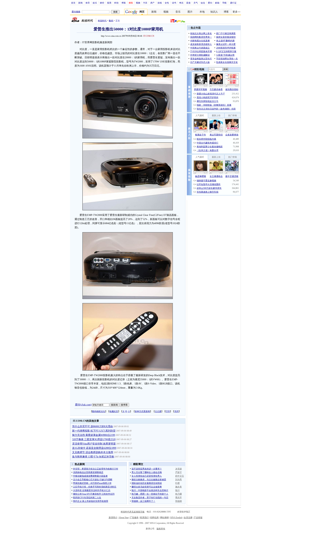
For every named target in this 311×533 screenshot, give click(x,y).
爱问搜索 (76, 11)
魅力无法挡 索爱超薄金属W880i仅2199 (93, 435)
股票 (109, 3)
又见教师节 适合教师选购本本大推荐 (92, 452)
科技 (116, 3)
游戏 (159, 3)
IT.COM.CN (148, 36)
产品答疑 (198, 517)
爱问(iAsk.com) (83, 404)
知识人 (214, 11)
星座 (188, 3)
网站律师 (164, 517)
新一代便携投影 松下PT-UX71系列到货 (94, 430)
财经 (102, 3)
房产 (152, 3)
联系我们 (144, 517)
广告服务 (134, 517)
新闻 (80, 3)
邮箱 (217, 3)
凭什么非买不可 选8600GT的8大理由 (92, 426)
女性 (167, 3)
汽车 (145, 3)
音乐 (178, 11)
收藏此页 (113, 411)
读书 (174, 3)
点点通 (158, 411)
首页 (73, 3)
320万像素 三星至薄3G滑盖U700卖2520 (94, 439)
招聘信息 (154, 517)
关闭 (176, 411)
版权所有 (161, 528)
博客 (123, 3)
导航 (224, 3)
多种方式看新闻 (142, 411)
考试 (181, 3)
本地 (202, 11)
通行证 (233, 3)
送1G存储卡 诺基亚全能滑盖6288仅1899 (94, 448)
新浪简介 (113, 517)
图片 (190, 11)
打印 (168, 411)
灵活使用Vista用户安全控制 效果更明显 (94, 443)
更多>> (236, 11)
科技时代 (102, 20)
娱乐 (95, 3)
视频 (138, 3)
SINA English (176, 517)
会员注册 (188, 517)
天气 (195, 3)
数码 (111, 20)
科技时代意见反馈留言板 (133, 512)
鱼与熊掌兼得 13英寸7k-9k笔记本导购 (93, 456)
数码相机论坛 (98, 411)
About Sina (124, 517)
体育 (87, 3)
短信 (203, 3)
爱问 (210, 3)
